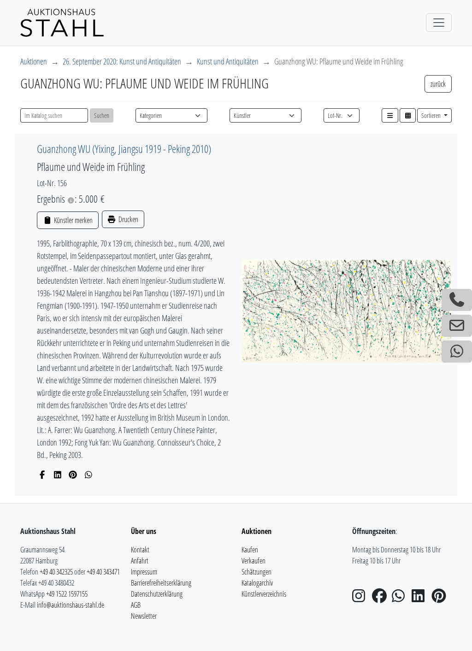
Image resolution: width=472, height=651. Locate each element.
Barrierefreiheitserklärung (161, 583)
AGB (136, 605)
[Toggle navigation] (439, 22)
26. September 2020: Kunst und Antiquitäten (122, 61)
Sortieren (431, 115)
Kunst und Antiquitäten (228, 61)
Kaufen (250, 550)
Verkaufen (254, 561)
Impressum (144, 572)
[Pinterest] (73, 474)
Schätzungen (256, 572)
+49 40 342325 (56, 572)
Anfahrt (139, 561)
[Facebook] (42, 474)
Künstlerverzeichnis (264, 594)
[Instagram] (361, 598)
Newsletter (144, 616)
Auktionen (33, 61)
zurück (438, 84)
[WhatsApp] (88, 474)
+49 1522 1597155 (67, 594)
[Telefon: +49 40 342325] (457, 300)
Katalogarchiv (257, 583)
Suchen (101, 115)
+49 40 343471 (103, 572)
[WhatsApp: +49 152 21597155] (457, 351)
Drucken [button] (127, 219)
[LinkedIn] (58, 474)
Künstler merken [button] (72, 220)
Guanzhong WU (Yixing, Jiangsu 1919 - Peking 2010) (124, 148)
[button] (390, 115)
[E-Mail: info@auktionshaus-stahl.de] (457, 326)
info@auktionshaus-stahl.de (70, 605)
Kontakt (140, 550)
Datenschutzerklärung (157, 594)
